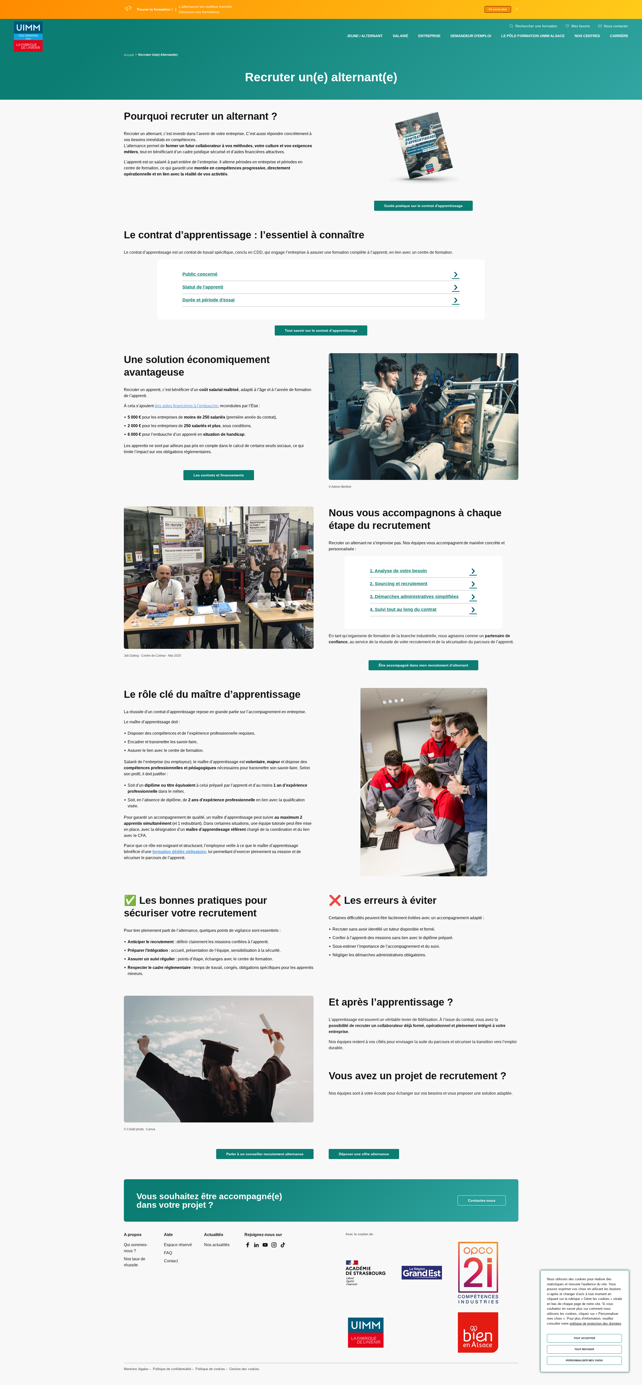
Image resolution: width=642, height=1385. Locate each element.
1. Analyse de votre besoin (398, 570)
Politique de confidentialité (172, 1369)
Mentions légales (136, 1369)
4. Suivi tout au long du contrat (403, 609)
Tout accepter (584, 1338)
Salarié (400, 36)
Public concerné (199, 274)
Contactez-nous (481, 1200)
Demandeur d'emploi (471, 36)
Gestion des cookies (244, 1369)
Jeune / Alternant (365, 36)
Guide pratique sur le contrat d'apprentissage (423, 206)
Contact (171, 1261)
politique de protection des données (595, 1323)
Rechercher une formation (536, 26)
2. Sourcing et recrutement (398, 583)
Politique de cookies (210, 1369)
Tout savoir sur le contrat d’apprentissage (321, 330)
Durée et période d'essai (208, 299)
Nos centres (587, 36)
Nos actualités (217, 1245)
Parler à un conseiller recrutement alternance (264, 1154)
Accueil (129, 55)
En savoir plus (498, 9)
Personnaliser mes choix (584, 1360)
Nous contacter (616, 26)
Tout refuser (584, 1349)
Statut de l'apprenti (202, 287)
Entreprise (429, 36)
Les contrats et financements (218, 475)
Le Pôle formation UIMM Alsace (533, 36)
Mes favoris (580, 26)
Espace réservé (178, 1245)
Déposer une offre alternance (364, 1154)
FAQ (168, 1253)
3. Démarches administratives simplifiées (414, 596)
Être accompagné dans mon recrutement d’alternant (423, 665)
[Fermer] (516, 9)
